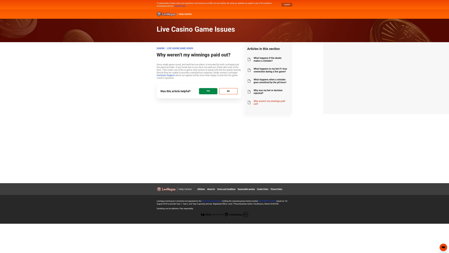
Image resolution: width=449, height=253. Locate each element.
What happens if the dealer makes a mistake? (268, 59)
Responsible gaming (246, 189)
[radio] (208, 91)
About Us (211, 189)
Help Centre (185, 14)
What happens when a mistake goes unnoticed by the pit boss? (270, 81)
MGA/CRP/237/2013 (267, 201)
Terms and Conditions (226, 189)
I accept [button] (287, 5)
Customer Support (166, 75)
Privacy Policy (276, 189)
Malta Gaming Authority (211, 201)
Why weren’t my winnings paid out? (269, 102)
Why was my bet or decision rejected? (268, 92)
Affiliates (201, 189)
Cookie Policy (179, 6)
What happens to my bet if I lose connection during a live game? (270, 70)
